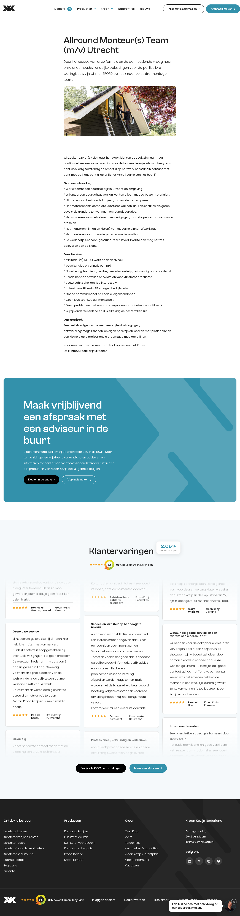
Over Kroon (132, 831)
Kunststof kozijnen (16, 831)
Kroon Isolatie (73, 854)
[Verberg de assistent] (234, 902)
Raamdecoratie (14, 860)
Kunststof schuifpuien (19, 854)
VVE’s (128, 837)
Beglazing (10, 865)
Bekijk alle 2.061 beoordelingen (100, 768)
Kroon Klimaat (73, 860)
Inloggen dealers (103, 900)
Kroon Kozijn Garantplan (141, 854)
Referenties (132, 843)
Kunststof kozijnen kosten (21, 837)
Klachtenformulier (137, 860)
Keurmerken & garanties (141, 848)
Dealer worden (134, 900)
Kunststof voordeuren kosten (24, 848)
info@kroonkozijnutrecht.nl (89, 351)
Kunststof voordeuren (79, 843)
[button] (202, 906)
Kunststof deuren (15, 843)
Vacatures (132, 865)
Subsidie (9, 871)
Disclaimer (161, 900)
